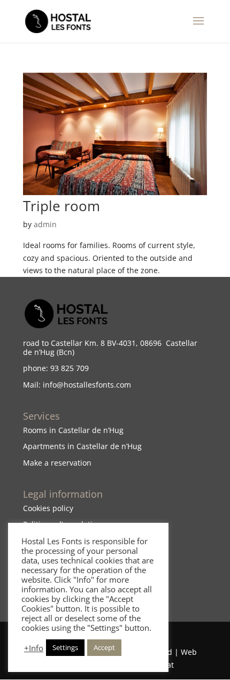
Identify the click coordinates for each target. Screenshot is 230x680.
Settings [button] (65, 647)
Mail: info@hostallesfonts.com (77, 385)
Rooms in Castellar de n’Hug (73, 430)
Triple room (61, 205)
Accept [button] (104, 647)
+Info (33, 648)
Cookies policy (48, 508)
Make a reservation (57, 463)
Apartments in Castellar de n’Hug (82, 446)
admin (45, 224)
